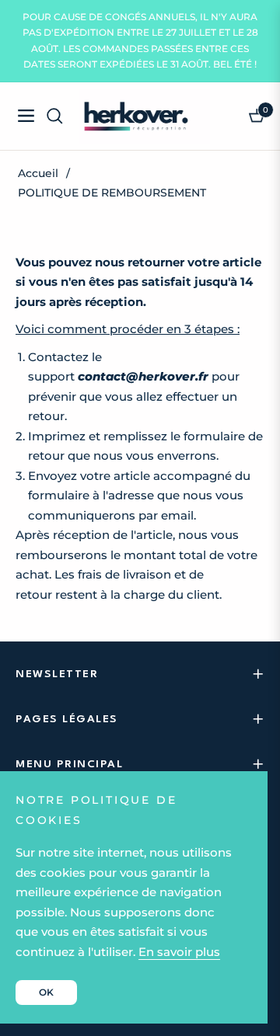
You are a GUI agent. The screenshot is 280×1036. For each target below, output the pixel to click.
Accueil (38, 173)
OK (46, 992)
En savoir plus (179, 951)
